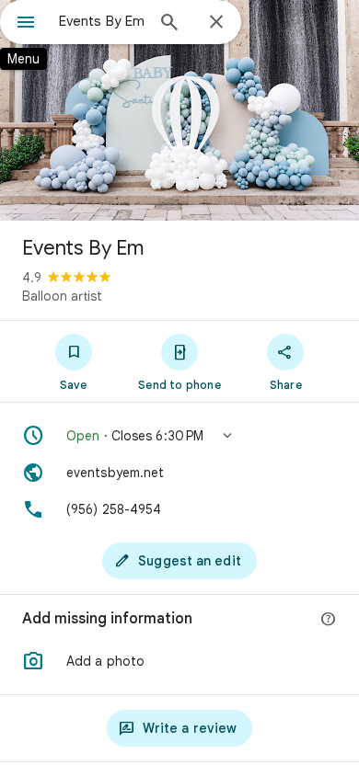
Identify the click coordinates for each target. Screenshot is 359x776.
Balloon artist (62, 296)
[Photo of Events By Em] (179, 110)
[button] (179, 435)
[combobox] (101, 21)
